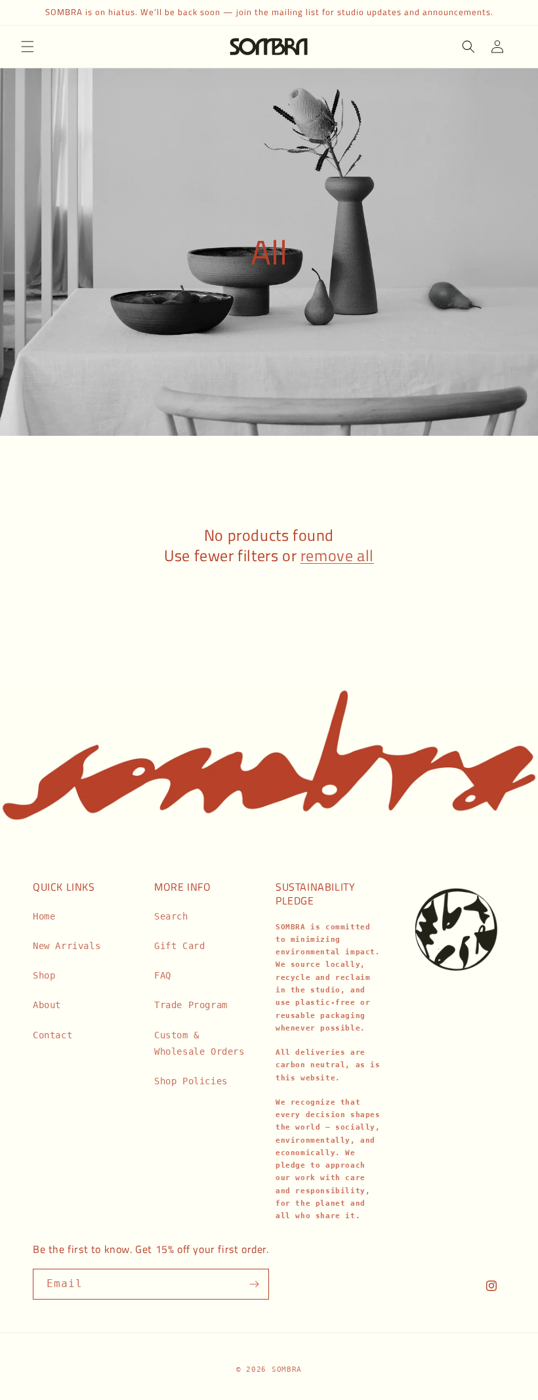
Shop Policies (191, 1081)
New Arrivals (66, 946)
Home (44, 916)
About (47, 1005)
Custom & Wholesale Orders (199, 1043)
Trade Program (191, 1005)
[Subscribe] (253, 1284)
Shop (44, 975)
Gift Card (179, 946)
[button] (27, 46)
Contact (52, 1035)
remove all (337, 555)
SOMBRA (287, 1369)
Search (171, 916)
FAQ (162, 975)
